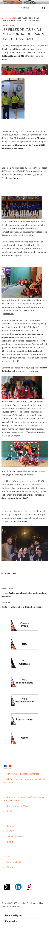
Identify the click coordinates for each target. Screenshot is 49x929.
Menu (26, 8)
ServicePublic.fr (14, 862)
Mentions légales (13, 915)
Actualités (13, 18)
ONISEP (10, 831)
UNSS (9, 811)
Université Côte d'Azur (17, 806)
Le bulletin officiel (15, 836)
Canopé (10, 826)
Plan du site (11, 921)
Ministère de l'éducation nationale (22, 774)
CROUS (10, 842)
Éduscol (10, 867)
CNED (9, 856)
